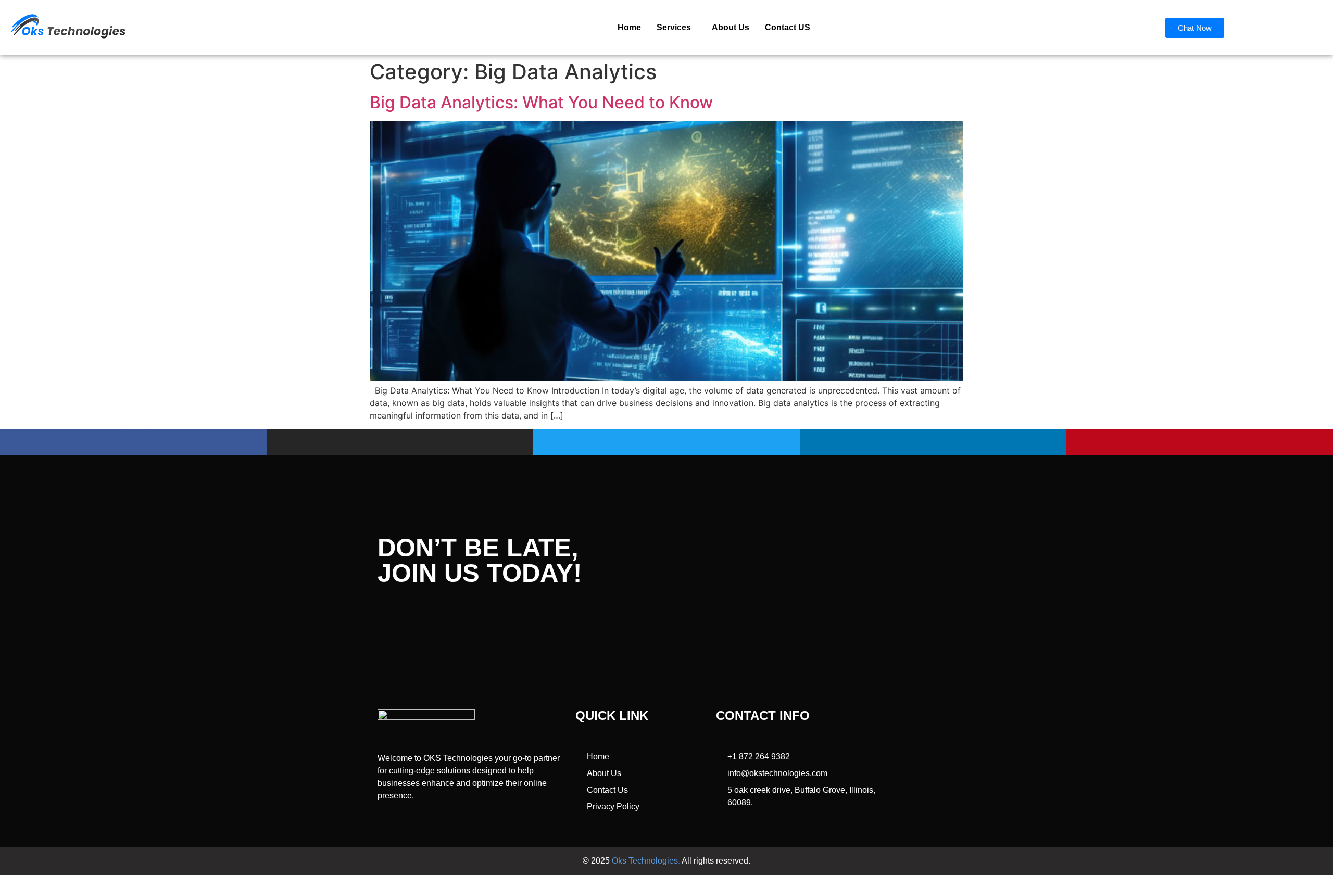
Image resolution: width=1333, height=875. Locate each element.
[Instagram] (400, 442)
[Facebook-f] (133, 442)
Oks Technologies (645, 860)
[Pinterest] (1200, 442)
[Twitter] (666, 442)
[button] (676, 28)
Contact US (787, 27)
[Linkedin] (933, 442)
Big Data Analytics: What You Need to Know (541, 102)
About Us (730, 27)
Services (674, 27)
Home (629, 27)
